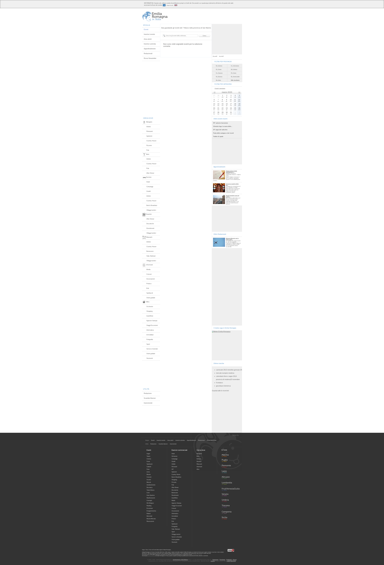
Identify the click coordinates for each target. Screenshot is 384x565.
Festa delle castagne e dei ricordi (223, 133)
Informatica (150, 330)
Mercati (149, 482)
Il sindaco (219, 383)
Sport (148, 344)
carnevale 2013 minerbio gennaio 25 (229, 370)
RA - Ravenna (219, 76)
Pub (147, 150)
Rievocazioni (150, 521)
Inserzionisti (148, 403)
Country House (151, 141)
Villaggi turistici (151, 210)
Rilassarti (199, 464)
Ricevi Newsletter (150, 58)
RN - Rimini (218, 80)
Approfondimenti (150, 49)
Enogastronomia (151, 511)
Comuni (149, 274)
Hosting (213, 561)
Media (148, 269)
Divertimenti (150, 228)
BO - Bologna (219, 65)
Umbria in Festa (231, 501)
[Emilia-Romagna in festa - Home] (155, 16)
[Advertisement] (227, 36)
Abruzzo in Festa (231, 478)
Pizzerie (149, 145)
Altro (198, 469)
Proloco (148, 283)
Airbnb (148, 126)
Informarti (199, 466)
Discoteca (149, 487)
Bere (198, 456)
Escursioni (150, 508)
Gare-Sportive (151, 495)
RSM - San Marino (235, 80)
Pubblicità (229, 559)
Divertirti (199, 461)
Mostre (149, 474)
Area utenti (148, 39)
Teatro (148, 456)
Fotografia (149, 339)
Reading (149, 505)
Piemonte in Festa (231, 467)
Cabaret (149, 466)
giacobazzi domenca (223, 386)
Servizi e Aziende (152, 349)
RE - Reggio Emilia (235, 76)
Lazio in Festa (231, 472)
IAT (173, 469)
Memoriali (149, 516)
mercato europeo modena (225, 373)
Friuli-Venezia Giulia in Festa (231, 489)
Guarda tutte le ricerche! (220, 391)
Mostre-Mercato (151, 518)
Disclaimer (222, 559)
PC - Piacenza (219, 72)
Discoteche (150, 223)
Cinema (149, 459)
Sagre (148, 453)
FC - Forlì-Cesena (235, 65)
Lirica (148, 472)
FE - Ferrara (218, 69)
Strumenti (149, 358)
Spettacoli (149, 293)
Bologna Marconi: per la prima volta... (232, 239)
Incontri (149, 479)
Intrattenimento (151, 485)
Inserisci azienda (150, 44)
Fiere (148, 469)
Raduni (149, 513)
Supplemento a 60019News (180, 559)
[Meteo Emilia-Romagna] (221, 331)
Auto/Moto (149, 316)
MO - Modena (234, 69)
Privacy (235, 559)
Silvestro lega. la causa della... (222, 126)
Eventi (146, 29)
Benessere (150, 251)
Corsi (148, 492)
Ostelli (148, 191)
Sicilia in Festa (231, 518)
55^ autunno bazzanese (220, 123)
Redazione (148, 393)
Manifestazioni (151, 498)
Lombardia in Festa (231, 484)
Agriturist (149, 136)
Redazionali (148, 53)
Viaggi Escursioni (152, 325)
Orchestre (149, 306)
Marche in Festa (231, 455)
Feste (148, 461)
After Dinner (150, 173)
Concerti (149, 477)
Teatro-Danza (150, 490)
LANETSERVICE (231, 561)
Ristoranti (149, 131)
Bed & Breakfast (151, 205)
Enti (147, 288)
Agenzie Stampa (151, 320)
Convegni (149, 500)
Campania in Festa (231, 512)
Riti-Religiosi (150, 503)
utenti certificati (151, 555)
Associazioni (150, 279)
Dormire (199, 459)
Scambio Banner (150, 398)
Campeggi (149, 186)
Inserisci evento (149, 34)
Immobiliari (150, 335)
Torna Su (235, 435)
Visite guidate (150, 298)
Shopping (149, 311)
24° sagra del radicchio (220, 129)
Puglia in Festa (231, 461)
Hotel (148, 182)
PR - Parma (233, 72)
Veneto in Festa (231, 495)
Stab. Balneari (151, 256)
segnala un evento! (197, 554)
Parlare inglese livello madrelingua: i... (231, 171)
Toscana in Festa (231, 507)
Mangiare (199, 453)
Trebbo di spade (218, 136)
